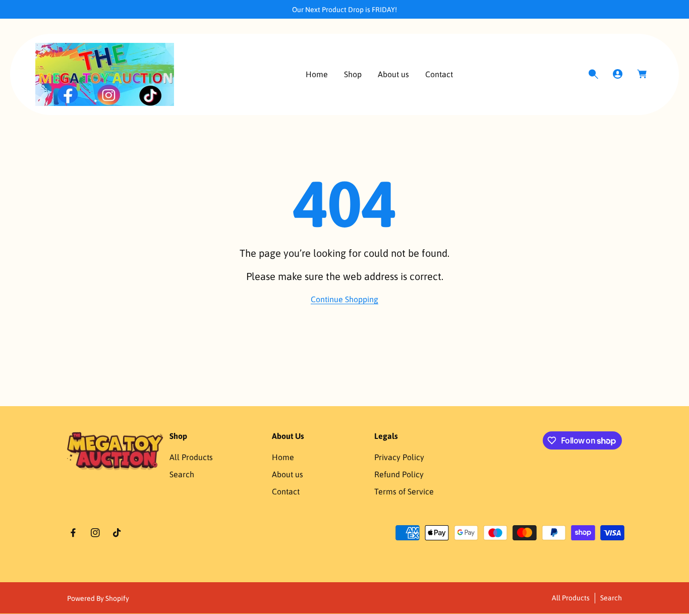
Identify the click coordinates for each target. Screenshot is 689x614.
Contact (286, 491)
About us (287, 474)
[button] (593, 74)
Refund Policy (399, 474)
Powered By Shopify (98, 598)
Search (181, 474)
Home (283, 457)
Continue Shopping (344, 299)
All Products (191, 457)
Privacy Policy (399, 457)
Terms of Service (404, 491)
